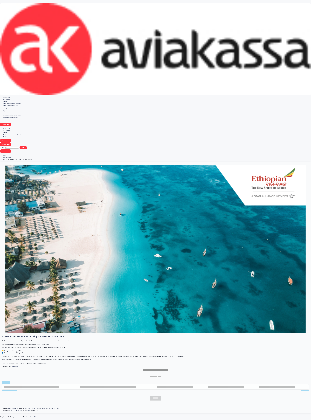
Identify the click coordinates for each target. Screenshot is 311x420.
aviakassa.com (14, 366)
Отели (5, 101)
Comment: (34, 410)
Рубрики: (4, 408)
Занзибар (42, 408)
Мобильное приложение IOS (11, 105)
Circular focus (5, 124)
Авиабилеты (6, 97)
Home (4, 155)
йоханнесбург (49, 408)
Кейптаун (56, 408)
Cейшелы (27, 408)
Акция (9, 408)
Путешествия (7, 157)
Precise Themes (34, 417)
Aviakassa (28, 410)
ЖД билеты (6, 99)
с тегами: (22, 408)
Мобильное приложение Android (12, 103)
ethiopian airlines (35, 408)
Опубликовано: (6, 410)
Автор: (24, 410)
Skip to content (4, 1)
